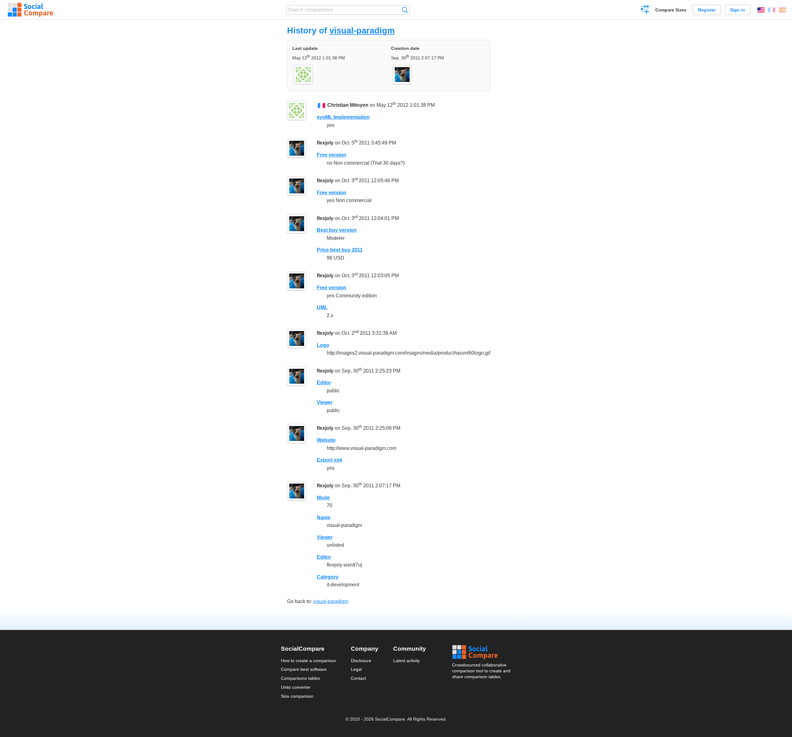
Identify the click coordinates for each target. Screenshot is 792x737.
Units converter (296, 687)
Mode (323, 497)
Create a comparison (645, 10)
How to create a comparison (308, 660)
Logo (323, 345)
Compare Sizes (671, 9)
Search (405, 10)
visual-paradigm (362, 30)
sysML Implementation (343, 117)
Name (323, 517)
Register (707, 9)
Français (771, 9)
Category (327, 577)
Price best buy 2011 (340, 249)
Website (326, 440)
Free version (331, 154)
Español (782, 9)
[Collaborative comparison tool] (30, 10)
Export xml (329, 460)
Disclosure (361, 660)
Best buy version (337, 230)
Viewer (325, 402)
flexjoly (325, 143)
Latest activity (406, 660)
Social (481, 652)
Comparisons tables (300, 678)
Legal (356, 669)
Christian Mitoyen (347, 105)
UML (322, 307)
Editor (324, 382)
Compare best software (304, 669)
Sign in (737, 9)
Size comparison (297, 696)
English (761, 9)
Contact (358, 678)
